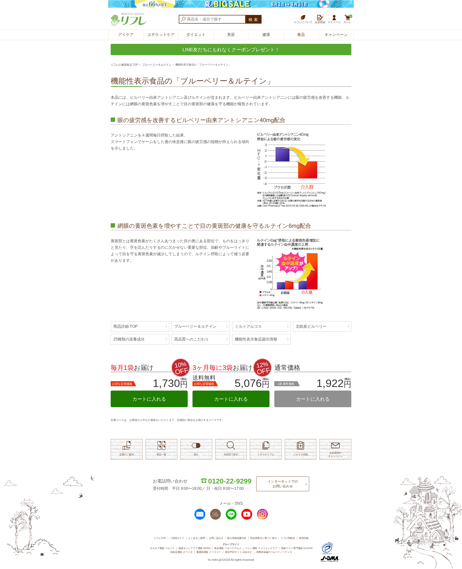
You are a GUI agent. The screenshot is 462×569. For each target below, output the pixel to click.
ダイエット (195, 35)
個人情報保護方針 (236, 538)
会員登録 (320, 22)
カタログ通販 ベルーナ (162, 548)
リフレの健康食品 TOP (124, 64)
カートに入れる (149, 399)
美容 (231, 35)
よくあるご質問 (196, 538)
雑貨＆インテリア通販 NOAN (194, 548)
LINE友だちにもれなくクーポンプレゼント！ (231, 49)
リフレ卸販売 (288, 538)
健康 (266, 35)
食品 (301, 35)
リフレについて (303, 22)
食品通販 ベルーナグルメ (227, 548)
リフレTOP (160, 538)
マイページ (334, 22)
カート (347, 19)
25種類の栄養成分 (129, 339)
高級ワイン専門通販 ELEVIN (296, 548)
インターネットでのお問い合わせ (283, 483)
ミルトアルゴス (248, 326)
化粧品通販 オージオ (181, 552)
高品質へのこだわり (191, 339)
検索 (254, 20)
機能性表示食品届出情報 (256, 339)
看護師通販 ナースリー (208, 552)
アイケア (126, 35)
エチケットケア (161, 35)
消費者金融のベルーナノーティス (274, 552)
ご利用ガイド (177, 538)
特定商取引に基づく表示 (263, 538)
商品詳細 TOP (125, 326)
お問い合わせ (216, 538)
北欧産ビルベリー (311, 326)
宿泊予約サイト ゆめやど (238, 552)
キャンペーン (336, 35)
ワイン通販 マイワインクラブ (261, 548)
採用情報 (303, 538)
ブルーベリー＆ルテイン (156, 64)
